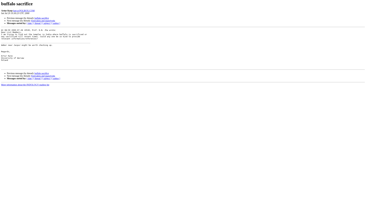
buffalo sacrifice (41, 18)
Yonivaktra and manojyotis (43, 20)
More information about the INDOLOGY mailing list (25, 85)
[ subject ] (46, 23)
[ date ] (30, 23)
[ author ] (56, 23)
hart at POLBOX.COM (24, 10)
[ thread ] (38, 23)
